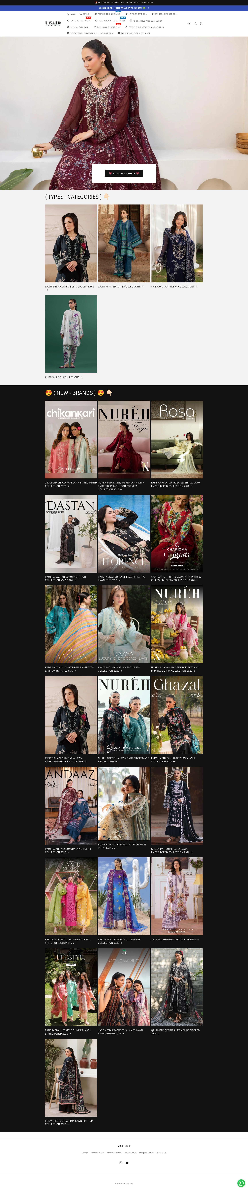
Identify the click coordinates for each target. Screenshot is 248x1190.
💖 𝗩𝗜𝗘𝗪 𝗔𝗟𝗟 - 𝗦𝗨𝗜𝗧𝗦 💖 (124, 173)
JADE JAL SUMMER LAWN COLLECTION (173, 939)
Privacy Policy (130, 1152)
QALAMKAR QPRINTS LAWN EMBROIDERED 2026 (175, 1032)
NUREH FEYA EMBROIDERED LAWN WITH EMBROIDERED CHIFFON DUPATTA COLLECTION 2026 (121, 486)
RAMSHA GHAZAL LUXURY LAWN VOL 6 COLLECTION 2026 (173, 759)
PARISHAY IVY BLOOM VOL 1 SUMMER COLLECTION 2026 (119, 941)
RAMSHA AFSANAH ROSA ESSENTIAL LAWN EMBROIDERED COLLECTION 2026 (176, 484)
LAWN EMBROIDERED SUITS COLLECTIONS (69, 286)
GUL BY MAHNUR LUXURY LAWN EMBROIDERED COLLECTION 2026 (170, 850)
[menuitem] (71, 14)
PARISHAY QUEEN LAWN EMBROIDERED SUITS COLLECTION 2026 (67, 941)
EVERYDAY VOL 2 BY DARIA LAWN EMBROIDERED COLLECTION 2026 (64, 759)
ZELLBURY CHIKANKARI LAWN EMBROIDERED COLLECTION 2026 (71, 484)
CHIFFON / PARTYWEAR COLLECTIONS (173, 286)
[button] (189, 23)
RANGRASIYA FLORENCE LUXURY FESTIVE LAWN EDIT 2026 (121, 578)
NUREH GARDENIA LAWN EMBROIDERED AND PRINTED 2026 (123, 759)
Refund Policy (97, 1152)
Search (85, 1152)
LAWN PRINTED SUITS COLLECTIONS (119, 286)
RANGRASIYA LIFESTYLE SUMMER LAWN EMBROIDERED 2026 (68, 1032)
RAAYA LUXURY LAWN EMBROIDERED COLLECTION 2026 (119, 669)
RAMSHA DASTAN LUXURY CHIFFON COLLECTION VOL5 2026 (65, 578)
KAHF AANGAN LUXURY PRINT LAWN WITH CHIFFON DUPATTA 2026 (69, 669)
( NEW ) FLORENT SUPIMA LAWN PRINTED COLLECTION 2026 (69, 1122)
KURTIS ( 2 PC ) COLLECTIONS (62, 377)
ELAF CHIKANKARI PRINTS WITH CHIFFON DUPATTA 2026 (122, 846)
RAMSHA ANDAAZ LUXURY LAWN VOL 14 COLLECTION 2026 (68, 850)
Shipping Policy (146, 1152)
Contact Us (161, 1152)
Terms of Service (113, 1152)
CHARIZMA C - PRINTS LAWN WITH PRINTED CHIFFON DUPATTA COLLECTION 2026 (176, 578)
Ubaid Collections (127, 1183)
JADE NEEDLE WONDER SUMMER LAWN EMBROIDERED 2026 (120, 1032)
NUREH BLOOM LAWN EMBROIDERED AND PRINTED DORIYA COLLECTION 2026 (175, 669)
